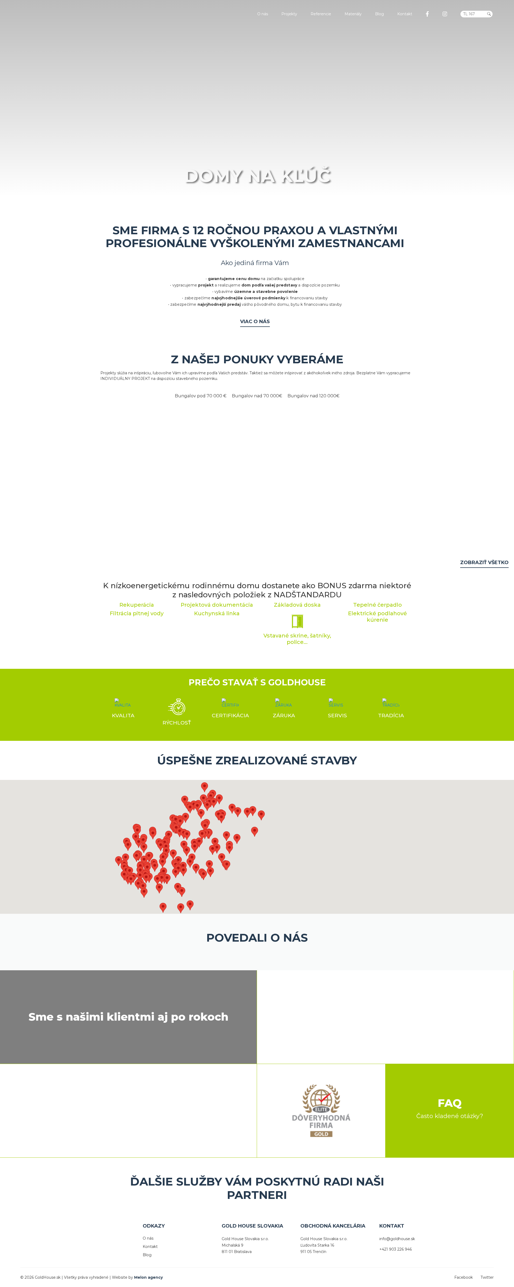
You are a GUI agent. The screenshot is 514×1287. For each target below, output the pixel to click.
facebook (463, 1277)
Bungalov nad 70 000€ (257, 395)
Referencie (321, 14)
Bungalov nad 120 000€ (313, 395)
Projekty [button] (289, 14)
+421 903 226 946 (395, 1249)
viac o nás (255, 321)
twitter (487, 1277)
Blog (379, 14)
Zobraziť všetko (484, 562)
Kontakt (404, 14)
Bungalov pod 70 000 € (200, 395)
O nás (262, 14)
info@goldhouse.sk (397, 1238)
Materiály (353, 14)
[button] (221, 858)
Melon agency (148, 1277)
